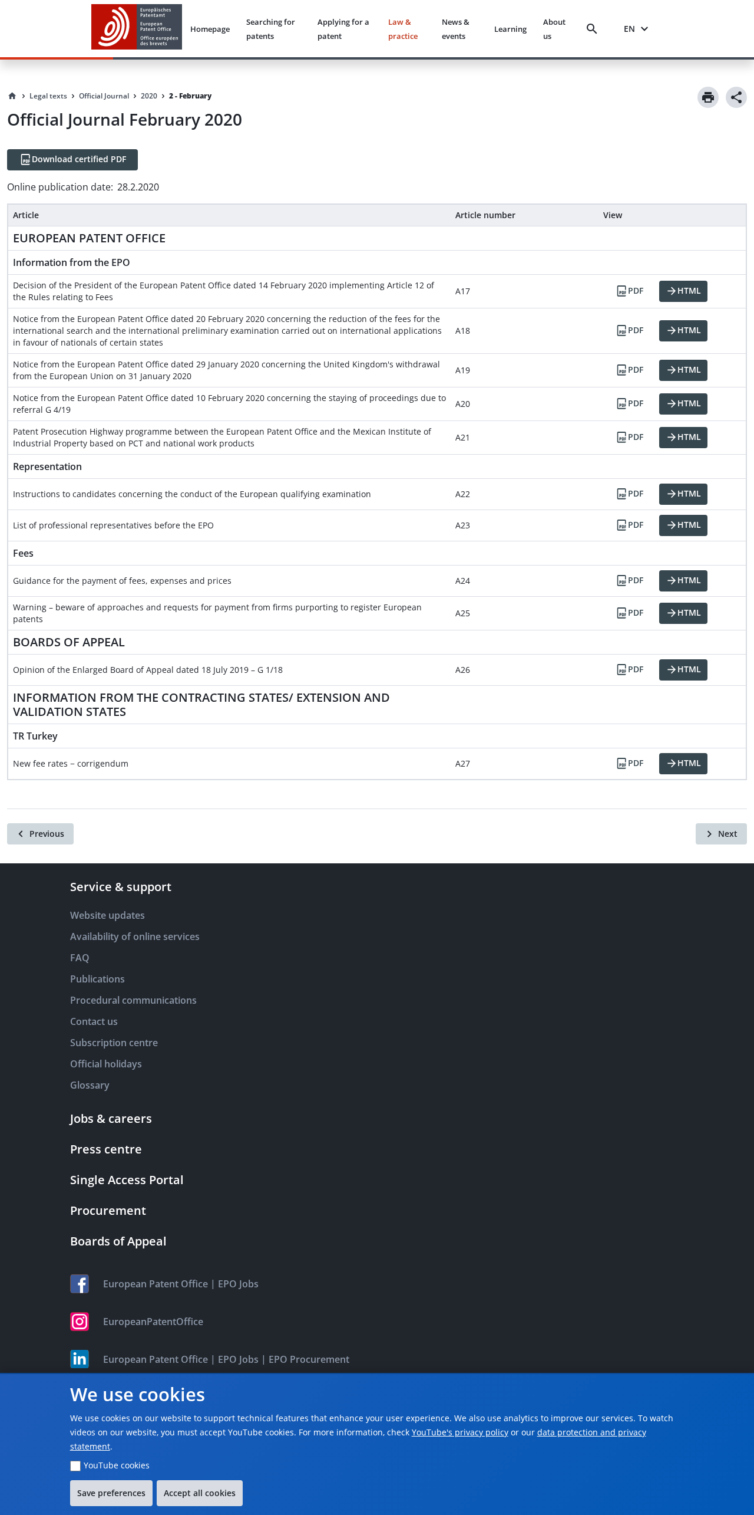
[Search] (594, 28)
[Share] (736, 97)
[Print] (708, 97)
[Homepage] (12, 96)
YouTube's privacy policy (460, 1432)
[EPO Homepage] (136, 28)
